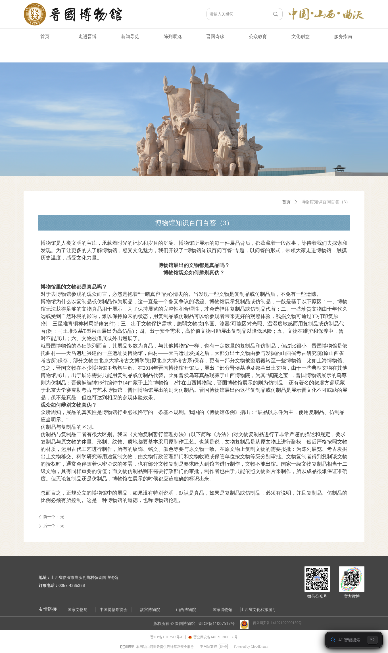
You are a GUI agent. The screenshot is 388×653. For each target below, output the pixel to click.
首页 (286, 202)
